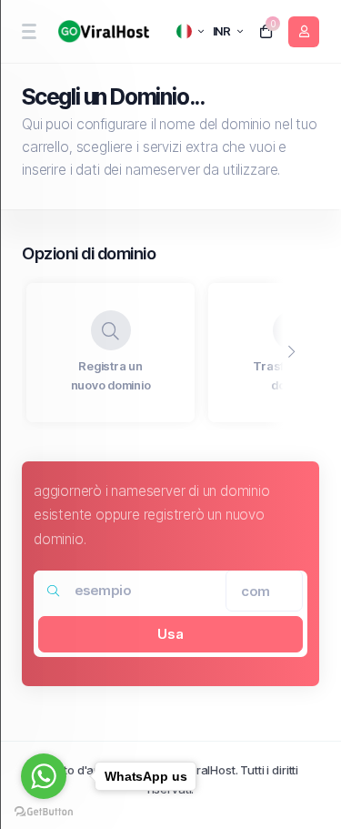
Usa (170, 633)
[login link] (303, 31)
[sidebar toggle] (28, 31)
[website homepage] (101, 31)
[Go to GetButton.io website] (44, 810)
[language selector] (190, 31)
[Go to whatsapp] (43, 776)
